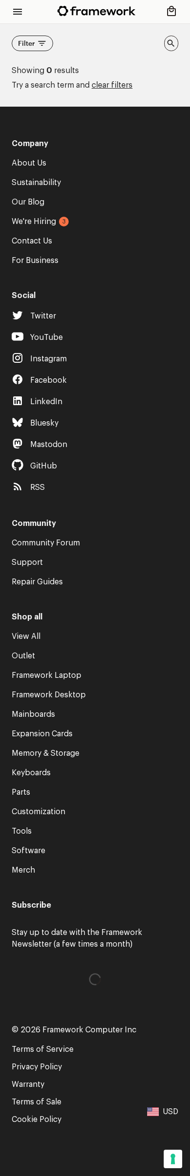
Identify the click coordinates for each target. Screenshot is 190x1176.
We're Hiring (34, 221)
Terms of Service (43, 1049)
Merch (23, 870)
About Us (29, 163)
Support (27, 562)
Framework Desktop (49, 695)
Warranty (28, 1084)
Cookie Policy (36, 1119)
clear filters (112, 85)
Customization (38, 812)
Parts (21, 792)
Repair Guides (37, 582)
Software (28, 851)
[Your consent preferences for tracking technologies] (173, 1159)
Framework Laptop (46, 675)
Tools (22, 831)
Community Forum (46, 543)
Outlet (23, 656)
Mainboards (33, 714)
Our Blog (28, 202)
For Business (35, 260)
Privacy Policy (37, 1067)
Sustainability (36, 183)
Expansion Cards (42, 734)
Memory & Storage (45, 753)
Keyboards (31, 773)
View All (26, 636)
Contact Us (32, 241)
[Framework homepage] (96, 11)
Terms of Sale (36, 1102)
